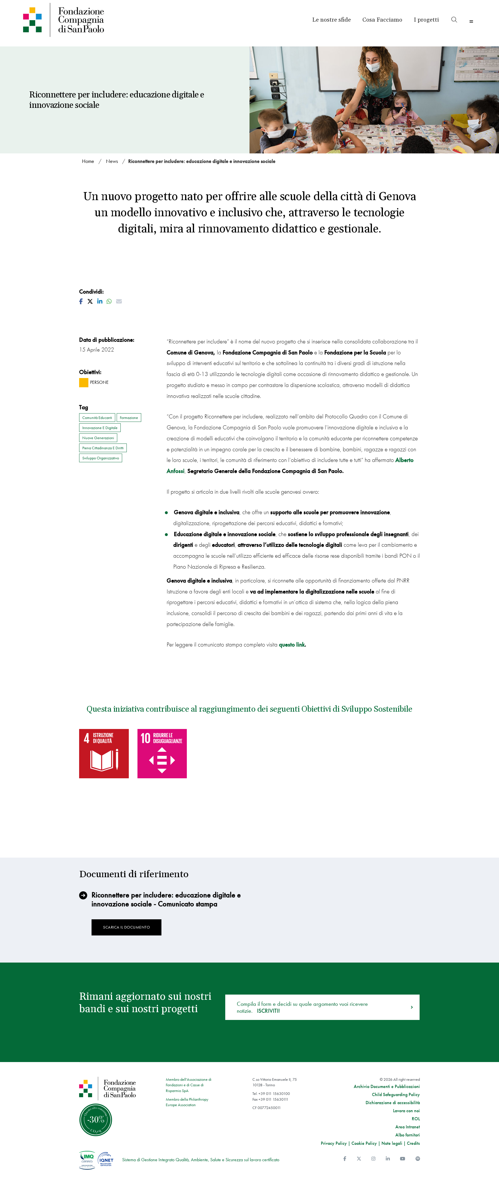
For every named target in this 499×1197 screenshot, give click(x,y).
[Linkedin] (388, 1159)
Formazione (129, 417)
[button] (426, 20)
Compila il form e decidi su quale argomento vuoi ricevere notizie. (302, 1007)
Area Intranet (407, 1127)
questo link (292, 644)
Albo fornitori (407, 1135)
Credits (413, 1143)
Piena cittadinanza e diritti (103, 447)
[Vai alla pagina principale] (77, 20)
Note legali (391, 1143)
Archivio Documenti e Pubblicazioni (387, 1086)
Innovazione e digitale (100, 427)
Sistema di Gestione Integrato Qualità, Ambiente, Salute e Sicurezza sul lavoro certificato (200, 1160)
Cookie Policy (364, 1143)
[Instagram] (373, 1159)
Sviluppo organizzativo (100, 458)
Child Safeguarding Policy (396, 1095)
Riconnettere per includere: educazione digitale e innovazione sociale (201, 161)
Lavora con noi (406, 1111)
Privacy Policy (334, 1143)
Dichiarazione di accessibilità (393, 1103)
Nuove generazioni (98, 437)
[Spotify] (418, 1159)
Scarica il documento (126, 927)
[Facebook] (344, 1159)
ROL (416, 1119)
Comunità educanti (97, 417)
